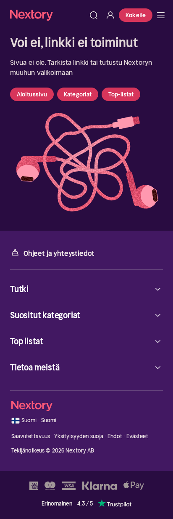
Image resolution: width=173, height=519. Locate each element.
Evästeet (137, 436)
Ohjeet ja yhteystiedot (59, 253)
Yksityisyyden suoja (78, 436)
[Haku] (93, 15)
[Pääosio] (160, 15)
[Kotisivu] (47, 15)
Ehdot (115, 436)
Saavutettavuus (30, 436)
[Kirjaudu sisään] (110, 15)
